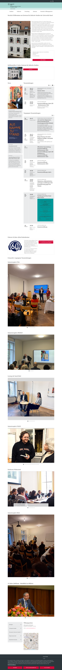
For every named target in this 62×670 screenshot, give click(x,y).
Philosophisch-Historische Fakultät (14, 632)
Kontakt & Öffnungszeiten (46, 11)
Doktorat (19, 11)
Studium (11, 11)
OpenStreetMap (33, 649)
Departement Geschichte (13, 639)
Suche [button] (51, 1)
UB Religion (11, 624)
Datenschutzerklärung (12, 664)
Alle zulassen (47, 667)
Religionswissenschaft (12, 635)
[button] (31, 640)
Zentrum (35, 11)
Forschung (27, 11)
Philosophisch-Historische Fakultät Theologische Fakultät (15, 6)
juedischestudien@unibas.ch (31, 628)
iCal (53, 85)
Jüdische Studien (12, 8)
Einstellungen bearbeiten (31, 667)
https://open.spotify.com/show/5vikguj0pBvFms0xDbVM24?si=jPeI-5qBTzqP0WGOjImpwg (46, 242)
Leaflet (29, 649)
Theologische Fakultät (12, 628)
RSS (22, 85)
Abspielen (30, 69)
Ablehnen (15, 667)
